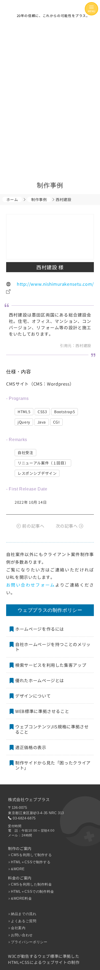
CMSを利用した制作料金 (31, 884)
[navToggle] (91, 8)
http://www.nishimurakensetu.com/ (55, 283)
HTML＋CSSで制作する (30, 862)
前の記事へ (32, 526)
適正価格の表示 (30, 747)
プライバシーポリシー (29, 942)
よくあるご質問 (23, 921)
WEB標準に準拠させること (42, 711)
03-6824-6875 (24, 818)
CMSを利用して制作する (31, 855)
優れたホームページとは (39, 680)
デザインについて (33, 696)
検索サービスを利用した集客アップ (50, 664)
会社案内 (18, 928)
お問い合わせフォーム (30, 585)
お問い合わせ (22, 935)
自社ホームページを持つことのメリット (53, 646)
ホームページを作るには (39, 629)
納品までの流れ (23, 914)
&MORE (18, 869)
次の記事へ (67, 526)
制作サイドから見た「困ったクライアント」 (53, 765)
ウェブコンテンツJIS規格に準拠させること (52, 729)
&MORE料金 (21, 898)
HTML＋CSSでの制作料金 (32, 892)
